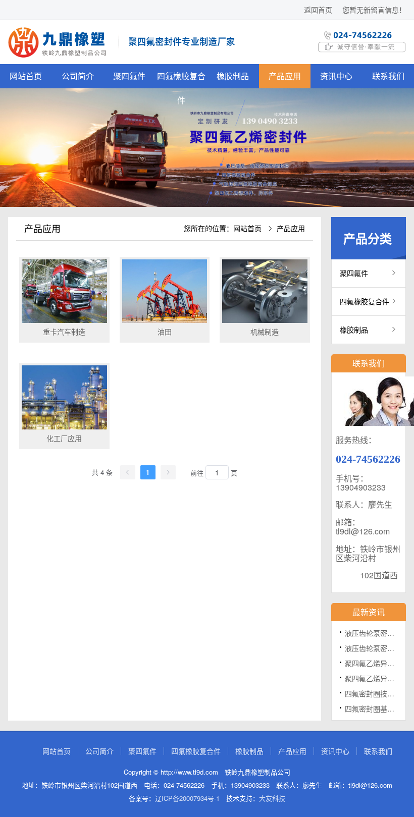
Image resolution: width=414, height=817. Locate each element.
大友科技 (272, 798)
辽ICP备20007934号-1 (187, 798)
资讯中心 (336, 76)
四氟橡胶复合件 (181, 79)
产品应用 (285, 76)
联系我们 (378, 751)
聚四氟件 (129, 76)
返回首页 (318, 10)
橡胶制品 (233, 76)
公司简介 (78, 76)
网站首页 (26, 76)
